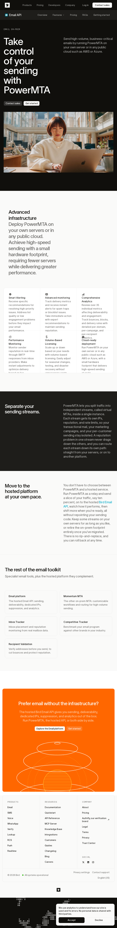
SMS (9, 813)
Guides (48, 845)
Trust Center (89, 843)
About (85, 807)
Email (10, 807)
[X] (83, 862)
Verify (10, 829)
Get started (31, 103)
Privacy (85, 837)
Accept (72, 920)
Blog (47, 856)
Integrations (51, 834)
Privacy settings (82, 872)
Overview (42, 15)
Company (70, 5)
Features (57, 15)
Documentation (53, 807)
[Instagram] (93, 862)
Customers (50, 840)
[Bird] (7, 5)
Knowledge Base (53, 829)
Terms (85, 832)
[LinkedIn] (88, 862)
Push (9, 845)
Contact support (101, 872)
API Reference (52, 818)
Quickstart (50, 813)
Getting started (101, 15)
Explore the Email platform (50, 728)
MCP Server (51, 823)
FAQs (85, 15)
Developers (54, 5)
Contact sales (102, 5)
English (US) (104, 878)
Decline (99, 920)
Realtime (11, 851)
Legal (85, 827)
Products (27, 5)
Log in (85, 5)
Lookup (11, 834)
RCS (9, 840)
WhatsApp (12, 823)
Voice (10, 818)
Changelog (50, 851)
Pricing (40, 5)
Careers (49, 862)
